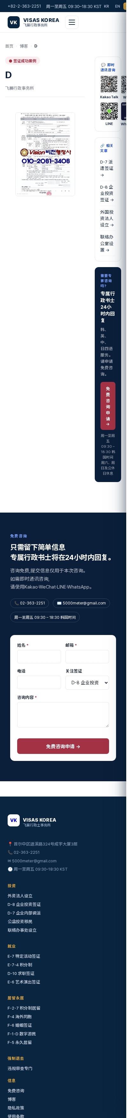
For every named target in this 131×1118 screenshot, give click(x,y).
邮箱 (71, 645)
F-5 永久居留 (20, 1042)
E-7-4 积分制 (20, 965)
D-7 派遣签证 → (107, 168)
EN (118, 6)
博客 (24, 46)
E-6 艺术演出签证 (24, 982)
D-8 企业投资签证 (24, 904)
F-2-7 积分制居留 (24, 1008)
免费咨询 (16, 1090)
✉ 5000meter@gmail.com (32, 861)
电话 (21, 671)
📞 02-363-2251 (24, 852)
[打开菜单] (72, 22)
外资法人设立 (20, 896)
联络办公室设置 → (107, 243)
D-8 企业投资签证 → (107, 193)
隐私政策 (16, 1108)
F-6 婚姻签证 (20, 1025)
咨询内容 (27, 697)
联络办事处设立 (22, 930)
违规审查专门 (20, 1068)
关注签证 (74, 671)
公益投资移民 (20, 921)
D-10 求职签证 (21, 973)
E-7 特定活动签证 (24, 956)
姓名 (23, 645)
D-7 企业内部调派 (24, 913)
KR (106, 6)
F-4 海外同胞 (20, 1016)
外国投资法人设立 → (107, 219)
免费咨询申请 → (108, 406)
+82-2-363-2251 (24, 6)
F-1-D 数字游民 (22, 1034)
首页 (9, 46)
